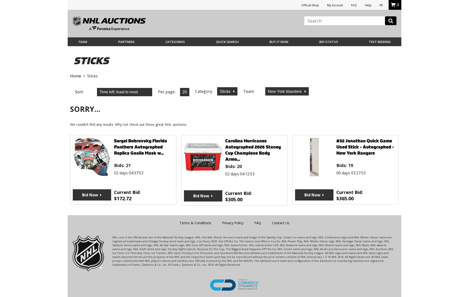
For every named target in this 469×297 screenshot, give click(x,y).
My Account (335, 5)
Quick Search (227, 42)
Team (82, 42)
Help (368, 5)
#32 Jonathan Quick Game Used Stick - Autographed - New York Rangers (365, 147)
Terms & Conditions (195, 223)
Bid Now (90, 195)
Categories (175, 42)
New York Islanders (285, 91)
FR (381, 5)
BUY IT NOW (278, 42)
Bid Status (328, 42)
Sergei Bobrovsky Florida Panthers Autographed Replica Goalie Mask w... (140, 147)
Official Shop (310, 5)
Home (75, 76)
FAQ (354, 5)
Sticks (225, 91)
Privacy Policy (233, 223)
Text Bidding (380, 42)
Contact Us (280, 223)
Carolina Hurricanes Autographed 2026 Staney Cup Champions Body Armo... (253, 150)
